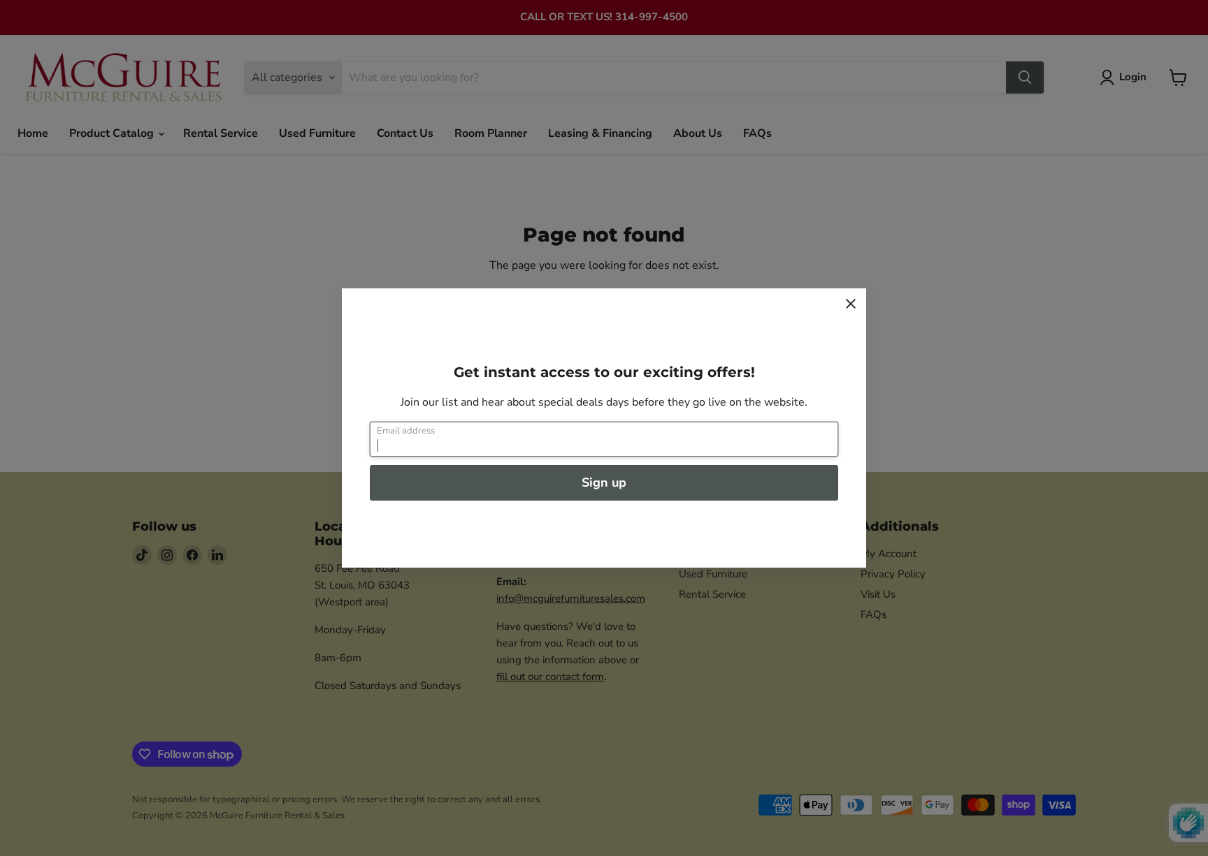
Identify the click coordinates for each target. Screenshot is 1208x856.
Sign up (604, 482)
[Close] (850, 303)
